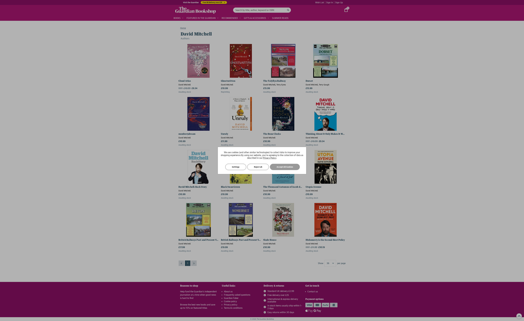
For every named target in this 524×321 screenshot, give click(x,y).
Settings (235, 167)
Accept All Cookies (285, 167)
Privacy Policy (269, 158)
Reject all (258, 167)
